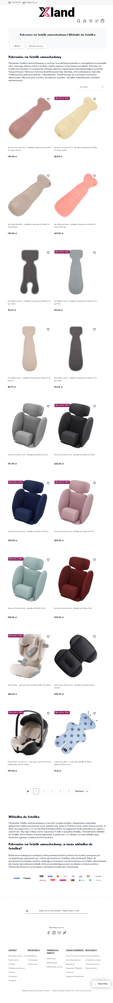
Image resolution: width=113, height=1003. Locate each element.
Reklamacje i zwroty (55, 967)
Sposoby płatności (73, 960)
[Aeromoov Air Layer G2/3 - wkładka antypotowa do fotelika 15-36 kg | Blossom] (29, 118)
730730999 (16, 2)
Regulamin (70, 964)
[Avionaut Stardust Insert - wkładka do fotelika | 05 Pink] (76, 502)
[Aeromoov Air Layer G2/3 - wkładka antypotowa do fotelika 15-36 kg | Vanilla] (76, 118)
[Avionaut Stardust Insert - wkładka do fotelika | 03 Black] (76, 425)
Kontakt (12, 964)
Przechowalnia (91, 968)
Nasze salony (14, 960)
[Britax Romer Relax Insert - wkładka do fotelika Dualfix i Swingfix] (76, 656)
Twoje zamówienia (92, 956)
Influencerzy (32, 964)
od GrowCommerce (83, 991)
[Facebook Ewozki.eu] (48, 932)
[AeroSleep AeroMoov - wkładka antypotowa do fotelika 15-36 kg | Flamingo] (76, 195)
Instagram (13, 976)
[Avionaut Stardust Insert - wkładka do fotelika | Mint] (29, 579)
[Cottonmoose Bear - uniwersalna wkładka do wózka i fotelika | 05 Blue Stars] (76, 732)
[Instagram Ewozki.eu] (54, 932)
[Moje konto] (84, 21)
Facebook (12, 980)
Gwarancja (51, 959)
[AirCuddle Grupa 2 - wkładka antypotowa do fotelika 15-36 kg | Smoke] (76, 348)
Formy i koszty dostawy (75, 956)
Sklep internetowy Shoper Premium (36, 991)
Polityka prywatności (17, 968)
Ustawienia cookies (93, 960)
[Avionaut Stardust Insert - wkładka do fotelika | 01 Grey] (29, 425)
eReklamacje (52, 963)
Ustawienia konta (92, 964)
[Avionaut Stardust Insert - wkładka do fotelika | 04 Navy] (29, 502)
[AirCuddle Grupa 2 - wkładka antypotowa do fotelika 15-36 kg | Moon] (76, 272)
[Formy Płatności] (58, 878)
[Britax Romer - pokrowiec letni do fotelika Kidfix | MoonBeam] (29, 656)
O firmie (12, 972)
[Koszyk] (103, 21)
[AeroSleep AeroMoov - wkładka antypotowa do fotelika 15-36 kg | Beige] (29, 195)
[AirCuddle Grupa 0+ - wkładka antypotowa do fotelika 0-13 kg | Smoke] (29, 272)
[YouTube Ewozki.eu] (59, 932)
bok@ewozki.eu (31, 2)
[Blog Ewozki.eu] (64, 932)
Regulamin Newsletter (75, 976)
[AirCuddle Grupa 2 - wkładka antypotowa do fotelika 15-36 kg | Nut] (29, 348)
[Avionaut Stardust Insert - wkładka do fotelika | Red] (76, 579)
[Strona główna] (57, 12)
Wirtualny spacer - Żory (18, 956)
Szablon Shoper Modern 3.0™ (63, 991)
